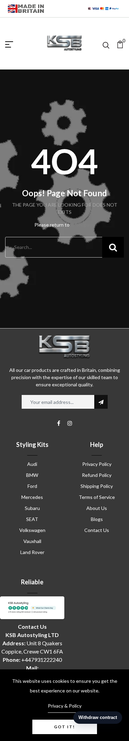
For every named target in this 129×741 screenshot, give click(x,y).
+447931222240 (41, 659)
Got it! (64, 726)
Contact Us (96, 530)
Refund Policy (96, 475)
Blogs (97, 519)
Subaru (32, 508)
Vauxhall (32, 541)
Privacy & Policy (65, 706)
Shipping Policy (96, 486)
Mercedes (32, 497)
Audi (32, 464)
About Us (96, 508)
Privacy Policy (96, 464)
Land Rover (32, 552)
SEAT (32, 519)
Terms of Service (97, 497)
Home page (83, 225)
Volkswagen (32, 530)
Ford (32, 486)
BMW (32, 475)
